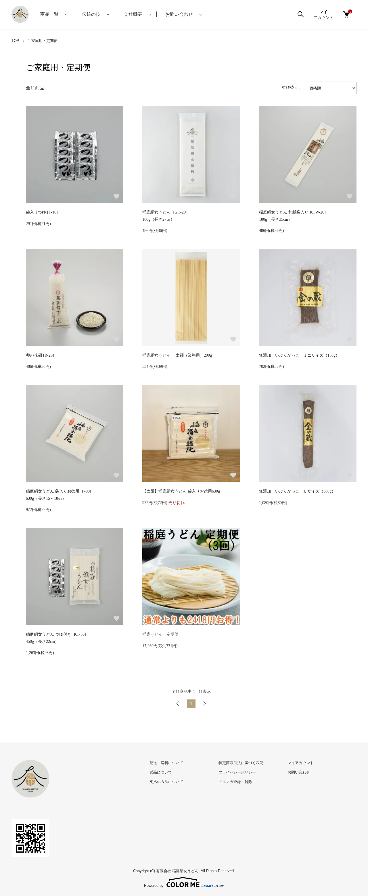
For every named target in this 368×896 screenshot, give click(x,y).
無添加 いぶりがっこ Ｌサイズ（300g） (297, 491)
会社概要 (133, 14)
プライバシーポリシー (237, 772)
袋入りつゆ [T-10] (42, 212)
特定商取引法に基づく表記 (240, 763)
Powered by (154, 885)
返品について (161, 772)
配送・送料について (166, 763)
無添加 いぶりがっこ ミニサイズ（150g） (299, 355)
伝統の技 (91, 14)
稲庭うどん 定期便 (160, 634)
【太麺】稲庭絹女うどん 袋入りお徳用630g (181, 491)
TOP (15, 41)
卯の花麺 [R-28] (40, 355)
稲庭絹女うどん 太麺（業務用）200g (177, 355)
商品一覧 (49, 14)
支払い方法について (166, 782)
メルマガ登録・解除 (235, 782)
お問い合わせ (179, 14)
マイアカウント (323, 14)
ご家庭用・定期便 (42, 41)
